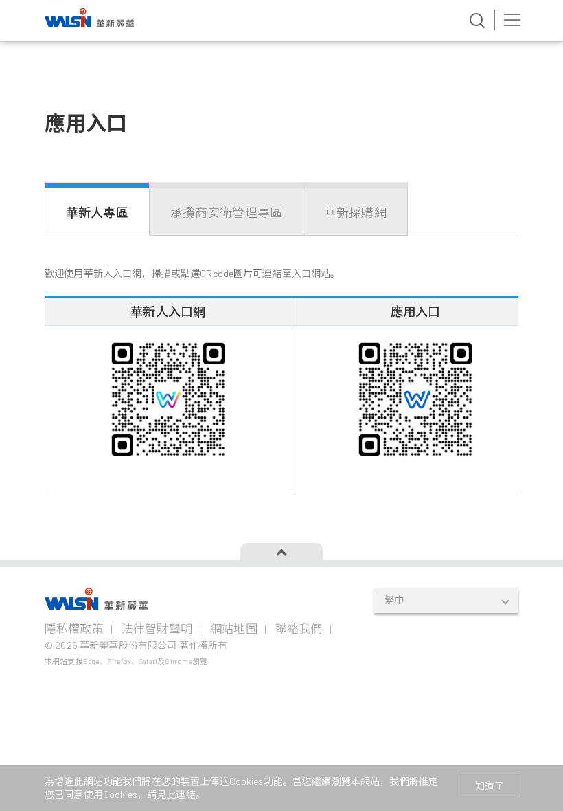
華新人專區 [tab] (97, 212)
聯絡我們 (299, 628)
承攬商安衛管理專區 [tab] (226, 212)
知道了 (489, 786)
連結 (185, 794)
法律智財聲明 (157, 628)
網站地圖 (233, 628)
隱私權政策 (74, 628)
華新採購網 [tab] (355, 212)
